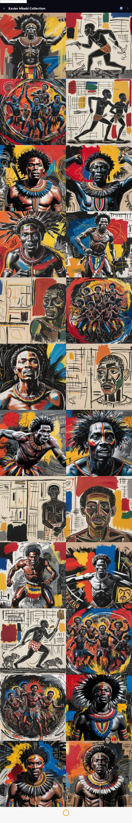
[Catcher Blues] (99, 112)
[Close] (4, 8)
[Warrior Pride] (33, 178)
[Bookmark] (121, 8)
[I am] (99, 575)
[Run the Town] (33, 112)
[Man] (99, 509)
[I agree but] (99, 443)
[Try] (33, 575)
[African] (99, 641)
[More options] (128, 8)
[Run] (99, 244)
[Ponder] (99, 377)
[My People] (33, 377)
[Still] (33, 509)
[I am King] (99, 774)
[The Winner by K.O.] (99, 178)
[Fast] (33, 443)
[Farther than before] (33, 641)
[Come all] (33, 46)
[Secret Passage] (99, 46)
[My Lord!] (33, 774)
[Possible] (33, 310)
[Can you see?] (33, 244)
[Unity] (99, 708)
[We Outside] (99, 310)
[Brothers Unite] (33, 708)
